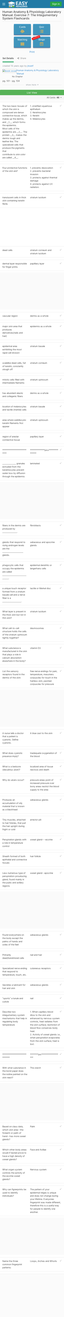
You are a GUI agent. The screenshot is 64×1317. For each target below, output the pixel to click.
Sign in (56, 3)
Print (32, 51)
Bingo (39, 39)
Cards (22, 27)
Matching (22, 39)
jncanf (30, 66)
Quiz (41, 27)
